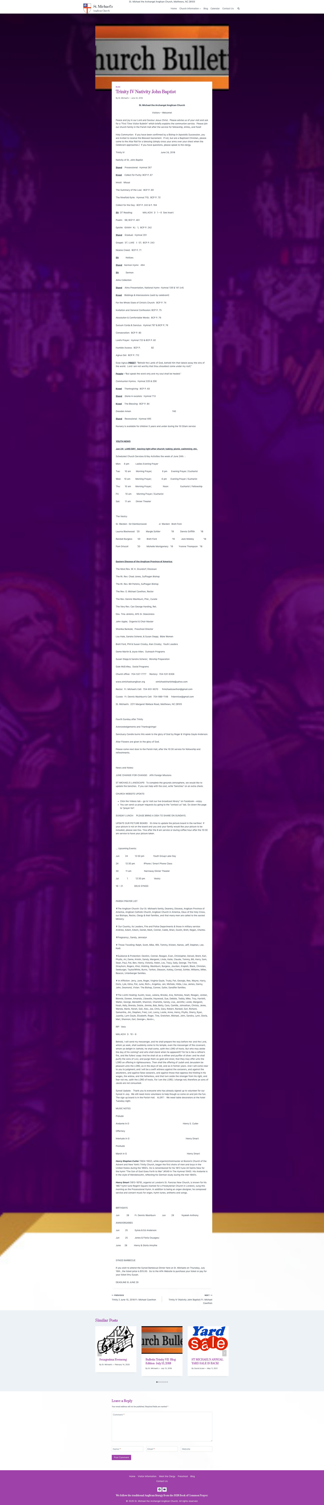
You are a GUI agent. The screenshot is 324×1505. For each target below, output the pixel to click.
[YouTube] (164, 1489)
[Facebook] (159, 1489)
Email (151, 1449)
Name (117, 1449)
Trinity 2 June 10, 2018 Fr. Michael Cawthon (134, 1297)
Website (186, 1449)
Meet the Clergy (167, 1476)
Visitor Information (147, 1476)
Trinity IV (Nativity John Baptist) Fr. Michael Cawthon (190, 1299)
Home (174, 8)
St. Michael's (123, 98)
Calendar (215, 8)
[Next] (224, 1353)
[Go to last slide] (99, 1353)
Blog (206, 8)
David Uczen (199, 1368)
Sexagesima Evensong (113, 1359)
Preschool (183, 1476)
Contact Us (228, 8)
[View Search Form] (238, 8)
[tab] (157, 1382)
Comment (119, 1414)
